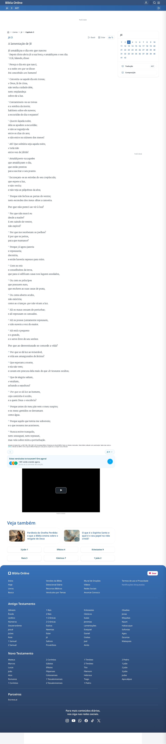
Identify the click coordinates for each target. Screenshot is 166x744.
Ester (48, 633)
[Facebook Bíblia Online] (86, 721)
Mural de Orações (92, 580)
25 (136, 50)
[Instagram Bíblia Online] (67, 721)
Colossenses (51, 675)
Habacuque (127, 625)
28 (147, 50)
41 (121, 58)
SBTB (9, 446)
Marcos (11, 663)
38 (147, 54)
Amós (86, 645)
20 (154, 46)
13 (129, 46)
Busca (11, 592)
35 (136, 54)
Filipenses (50, 671)
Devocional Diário (54, 584)
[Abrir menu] (158, 2)
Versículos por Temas (56, 592)
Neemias (50, 629)
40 (154, 54)
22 (125, 50)
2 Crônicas (51, 621)
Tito (85, 667)
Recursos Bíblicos (54, 588)
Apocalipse (127, 679)
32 (125, 54)
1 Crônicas (51, 618)
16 (140, 46)
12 (125, 46)
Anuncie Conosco (92, 592)
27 (143, 50)
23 (129, 50)
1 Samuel (12, 641)
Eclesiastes (89, 610)
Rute (10, 637)
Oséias (87, 637)
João (10, 671)
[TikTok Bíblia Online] (92, 721)
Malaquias (126, 641)
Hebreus (88, 675)
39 (151, 54)
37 (143, 54)
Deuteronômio (15, 625)
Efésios (49, 667)
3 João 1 (24, 549)
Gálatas (49, 663)
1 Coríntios (13, 683)
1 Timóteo (88, 659)
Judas (124, 675)
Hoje (10, 584)
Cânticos (88, 614)
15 (136, 46)
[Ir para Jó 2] (10, 452)
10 (154, 42)
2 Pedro (125, 659)
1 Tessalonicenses (54, 679)
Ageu (124, 633)
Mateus (11, 659)
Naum (124, 621)
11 (121, 46)
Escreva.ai (12, 699)
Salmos (49, 641)
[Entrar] (146, 2)
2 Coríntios (51, 659)
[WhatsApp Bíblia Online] (80, 721)
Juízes (10, 633)
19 (151, 46)
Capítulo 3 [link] (30, 32)
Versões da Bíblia (54, 580)
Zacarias (126, 637)
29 (151, 50)
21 (121, 50)
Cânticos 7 (61, 558)
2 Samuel (12, 645)
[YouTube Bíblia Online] (73, 721)
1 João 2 (97, 558)
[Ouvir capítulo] (159, 8)
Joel (85, 641)
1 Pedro (87, 683)
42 (125, 58)
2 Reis (48, 614)
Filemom (88, 671)
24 (132, 50)
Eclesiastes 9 (98, 549)
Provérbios (51, 645)
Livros (15, 32)
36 (140, 54)
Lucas (10, 667)
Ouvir (93, 37)
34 (132, 54)
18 (147, 46)
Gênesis (11, 610)
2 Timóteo (88, 663)
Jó (21, 32)
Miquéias (126, 618)
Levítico (11, 618)
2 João (124, 667)
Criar (103, 37)
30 (154, 50)
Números (12, 621)
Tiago (86, 679)
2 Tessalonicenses (54, 683)
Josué (10, 629)
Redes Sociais (90, 588)
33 (129, 54)
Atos (10, 675)
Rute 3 (24, 558)
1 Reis (48, 610)
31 (121, 54)
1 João (124, 663)
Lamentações (90, 625)
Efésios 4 (61, 549)
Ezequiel (88, 629)
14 (132, 46)
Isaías (86, 618)
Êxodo (11, 614)
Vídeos (87, 584)
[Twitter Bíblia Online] (99, 721)
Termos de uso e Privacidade (135, 580)
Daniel (87, 633)
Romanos (12, 679)
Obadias (126, 610)
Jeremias (88, 621)
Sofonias (126, 629)
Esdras (49, 625)
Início (10, 580)
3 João (124, 671)
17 (143, 46)
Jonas (124, 614)
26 (140, 50)
